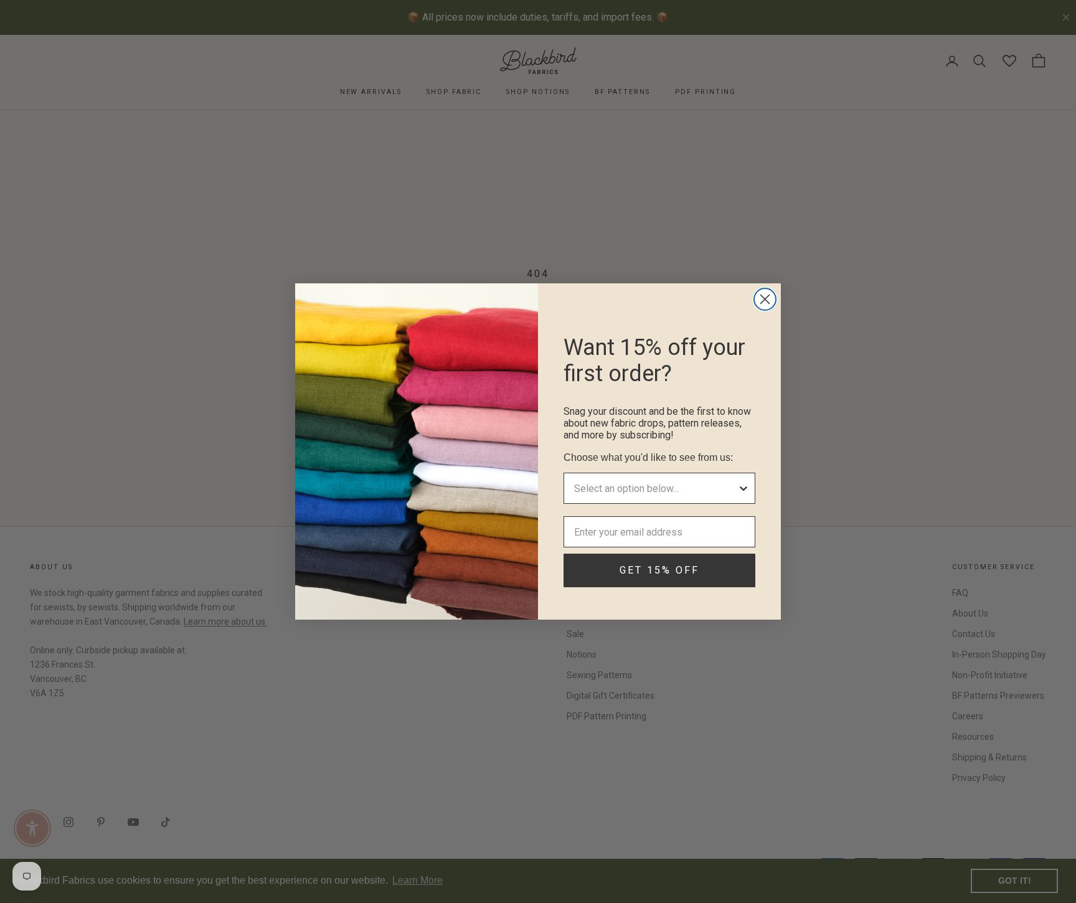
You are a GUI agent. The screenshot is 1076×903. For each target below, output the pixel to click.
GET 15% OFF (659, 570)
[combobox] (655, 488)
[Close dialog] (765, 299)
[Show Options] (743, 488)
